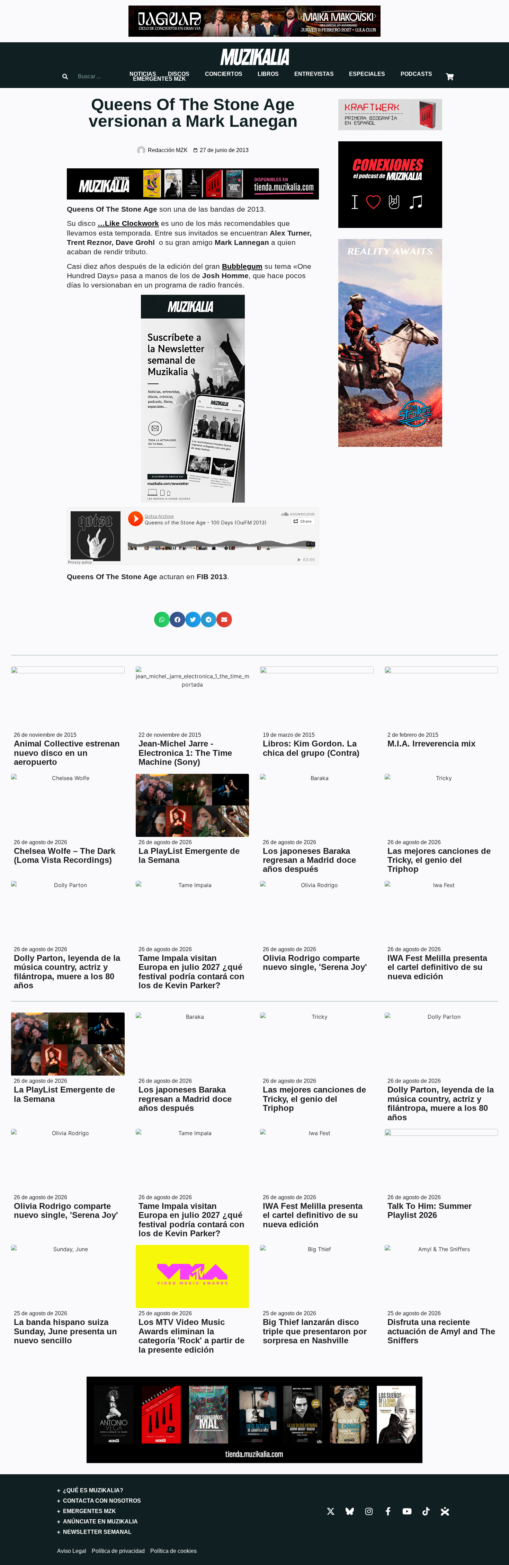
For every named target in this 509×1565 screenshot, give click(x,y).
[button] (143, 74)
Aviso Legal (71, 1551)
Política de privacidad (118, 1551)
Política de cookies (173, 1551)
